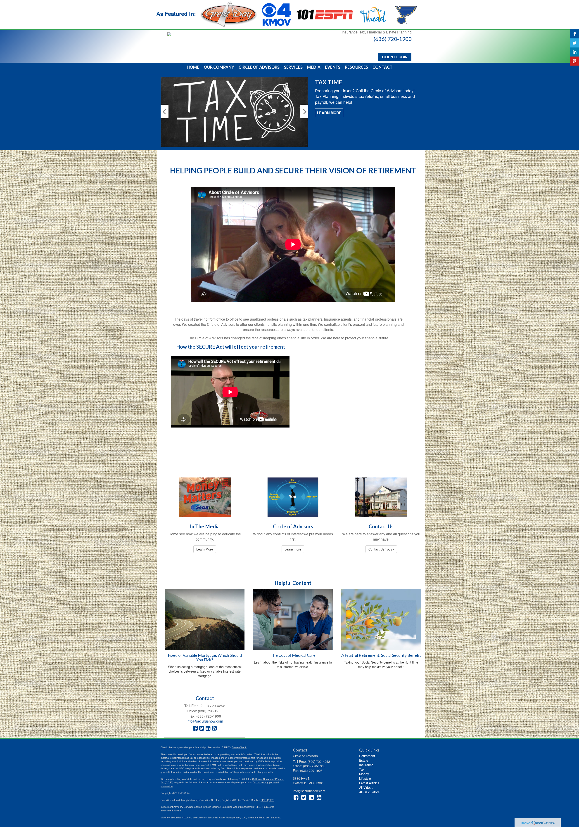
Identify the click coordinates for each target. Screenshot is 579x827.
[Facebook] (574, 33)
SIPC (271, 800)
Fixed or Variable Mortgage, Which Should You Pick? (205, 657)
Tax (361, 769)
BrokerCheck (239, 747)
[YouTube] (574, 61)
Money (364, 774)
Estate (363, 760)
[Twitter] (574, 42)
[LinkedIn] (574, 52)
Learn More (329, 106)
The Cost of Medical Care (293, 655)
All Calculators (369, 792)
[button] (219, 67)
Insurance (366, 765)
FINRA (264, 800)
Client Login (395, 56)
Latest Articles (369, 783)
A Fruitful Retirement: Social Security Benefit (381, 655)
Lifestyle (365, 778)
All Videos (366, 787)
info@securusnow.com (205, 721)
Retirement (367, 756)
